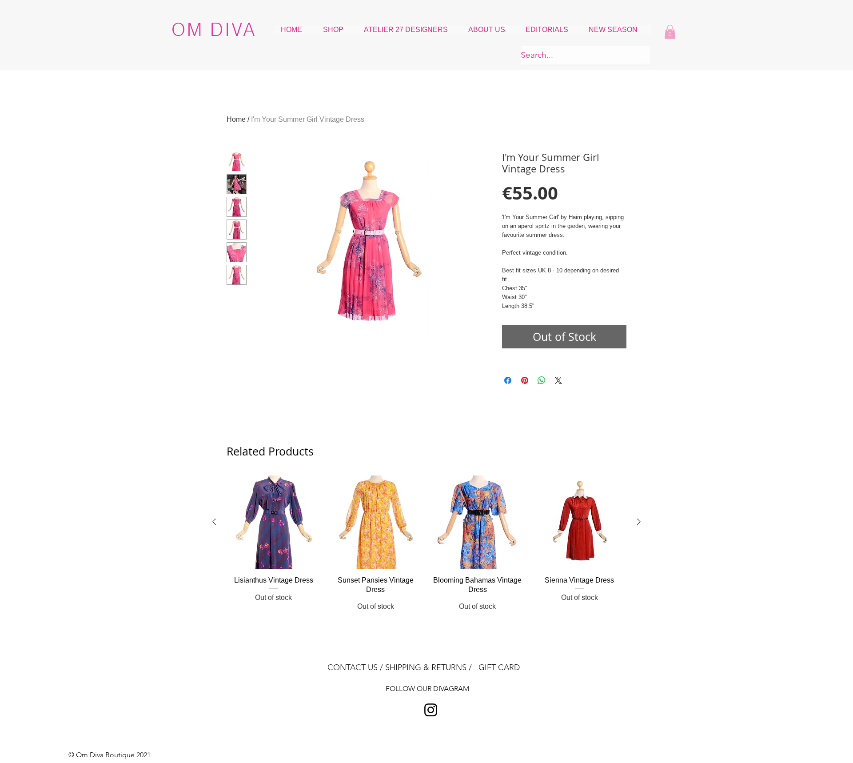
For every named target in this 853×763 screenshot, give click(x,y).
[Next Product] (639, 521)
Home (236, 119)
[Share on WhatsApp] (541, 380)
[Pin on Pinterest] (524, 380)
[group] (426, 543)
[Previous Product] (214, 521)
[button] (670, 32)
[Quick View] (273, 522)
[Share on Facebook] (507, 380)
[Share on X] (558, 380)
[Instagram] (430, 710)
